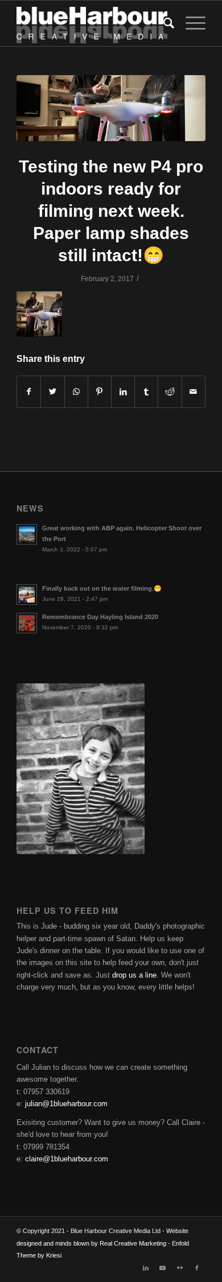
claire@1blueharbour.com (66, 1159)
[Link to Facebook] (196, 1267)
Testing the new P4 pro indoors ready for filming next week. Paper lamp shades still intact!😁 (111, 211)
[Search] (163, 23)
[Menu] (189, 23)
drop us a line (134, 975)
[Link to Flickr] (179, 1267)
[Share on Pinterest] (99, 391)
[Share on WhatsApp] (76, 391)
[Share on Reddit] (169, 391)
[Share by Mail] (193, 391)
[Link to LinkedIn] (145, 1267)
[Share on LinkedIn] (123, 391)
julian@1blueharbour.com (66, 1103)
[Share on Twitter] (52, 391)
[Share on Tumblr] (146, 391)
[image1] (111, 108)
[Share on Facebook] (28, 391)
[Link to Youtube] (162, 1267)
